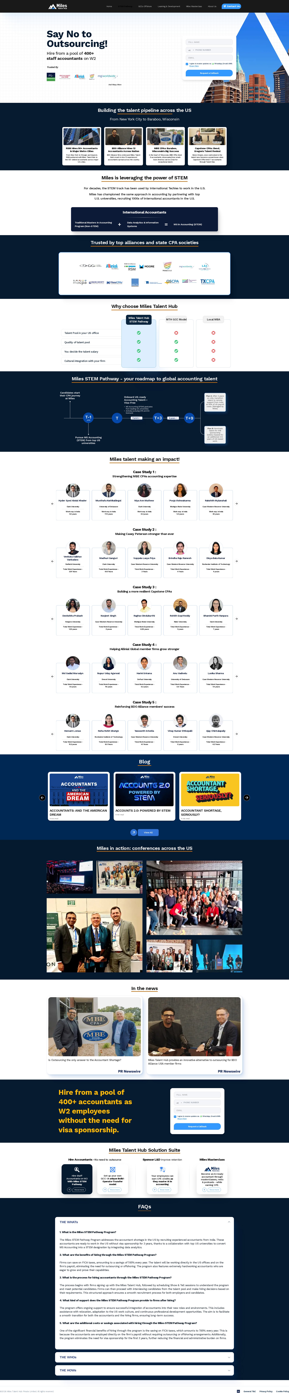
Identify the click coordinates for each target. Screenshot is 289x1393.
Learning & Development (169, 6)
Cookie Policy (282, 1391)
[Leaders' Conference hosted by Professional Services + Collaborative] (194, 898)
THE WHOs (68, 1357)
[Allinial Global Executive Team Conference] (95, 935)
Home (109, 6)
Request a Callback (209, 73)
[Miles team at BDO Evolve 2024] (169, 956)
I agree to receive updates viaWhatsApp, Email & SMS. (211, 65)
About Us (212, 6)
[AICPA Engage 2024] (119, 877)
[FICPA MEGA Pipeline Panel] (219, 956)
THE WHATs (69, 1222)
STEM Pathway (125, 6)
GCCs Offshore (145, 6)
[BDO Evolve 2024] (70, 877)
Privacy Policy (194, 66)
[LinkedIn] (238, 1391)
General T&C (250, 1391)
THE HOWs (68, 1370)
